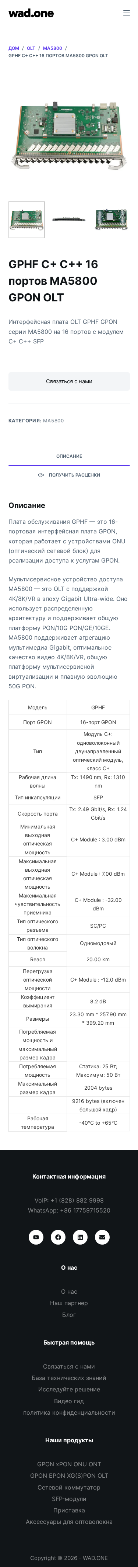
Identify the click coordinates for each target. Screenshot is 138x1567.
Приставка (69, 1510)
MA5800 (53, 420)
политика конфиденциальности (69, 1412)
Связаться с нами (69, 381)
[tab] (69, 456)
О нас (69, 1291)
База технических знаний (69, 1377)
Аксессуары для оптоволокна (69, 1521)
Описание (69, 456)
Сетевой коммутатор (69, 1487)
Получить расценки (74, 475)
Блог (69, 1314)
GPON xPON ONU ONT (69, 1464)
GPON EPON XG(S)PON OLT (69, 1475)
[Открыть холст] (126, 13)
